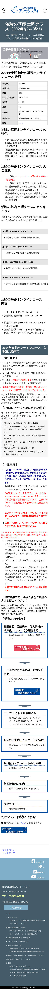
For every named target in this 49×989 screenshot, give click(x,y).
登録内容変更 (27, 972)
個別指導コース (39, 952)
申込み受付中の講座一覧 (13, 945)
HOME (8, 914)
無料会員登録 (41, 969)
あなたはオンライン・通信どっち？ (17, 941)
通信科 (16, 948)
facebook (39, 862)
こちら (22, 823)
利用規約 (12, 966)
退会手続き (35, 972)
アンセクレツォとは (12, 917)
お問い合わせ (32, 955)
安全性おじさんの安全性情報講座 (20, 969)
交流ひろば (19, 966)
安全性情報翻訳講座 (16, 952)
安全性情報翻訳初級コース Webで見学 (18, 938)
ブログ (28, 959)
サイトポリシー (9, 850)
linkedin (40, 872)
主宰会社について (15, 921)
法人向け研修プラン (19, 955)
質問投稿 (34, 969)
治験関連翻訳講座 (28, 952)
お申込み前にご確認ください (15, 959)
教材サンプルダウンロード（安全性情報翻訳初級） (26, 931)
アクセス (40, 955)
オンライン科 (23, 948)
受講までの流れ (41, 921)
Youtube (40, 878)
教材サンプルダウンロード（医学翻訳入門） (23, 934)
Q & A (23, 924)
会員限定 (9, 963)
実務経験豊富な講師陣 (28, 921)
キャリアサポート (15, 924)
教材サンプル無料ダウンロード (15, 927)
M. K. (21, 123)
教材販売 (9, 955)
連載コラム (26, 966)
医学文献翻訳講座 (33, 948)
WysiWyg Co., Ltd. (28, 987)
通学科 (12, 948)
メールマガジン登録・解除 (18, 976)
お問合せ (17, 907)
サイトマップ (8, 853)
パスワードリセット (16, 972)
